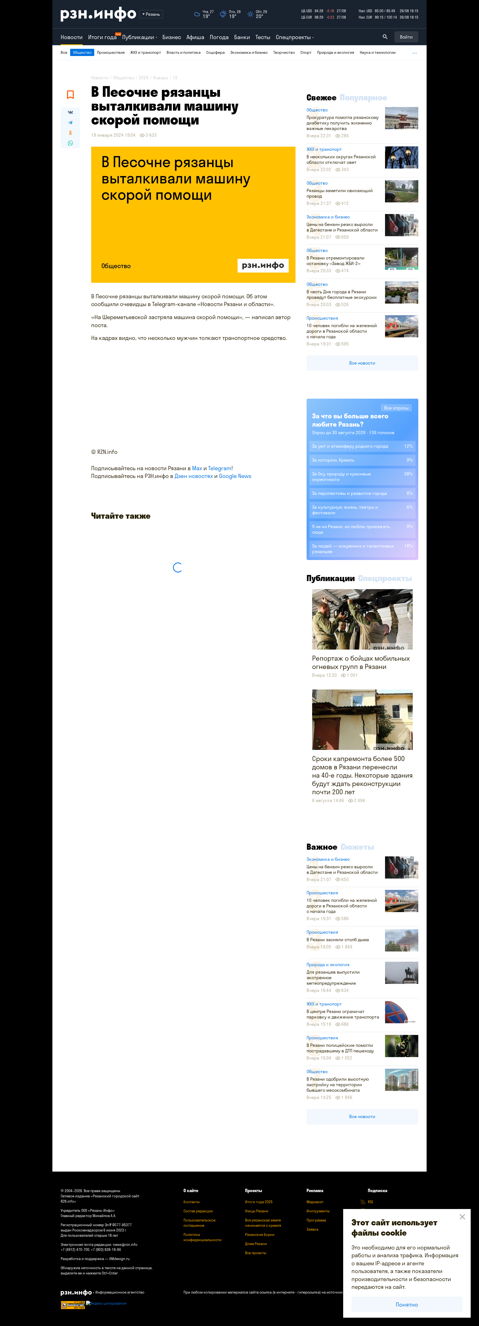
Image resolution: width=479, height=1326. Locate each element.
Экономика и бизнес (249, 52)
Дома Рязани (256, 1243)
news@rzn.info (125, 1244)
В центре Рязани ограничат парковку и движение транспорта (343, 1014)
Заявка (312, 1229)
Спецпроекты (385, 578)
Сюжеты (357, 846)
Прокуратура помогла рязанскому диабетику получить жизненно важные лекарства (343, 122)
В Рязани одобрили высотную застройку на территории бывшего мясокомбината (338, 1084)
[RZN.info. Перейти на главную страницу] (98, 14)
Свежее (322, 97)
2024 (144, 77)
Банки (242, 37)
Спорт (306, 52)
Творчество (284, 52)
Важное (322, 846)
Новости (72, 37)
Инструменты (318, 1211)
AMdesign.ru (119, 1258)
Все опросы (396, 408)
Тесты (263, 37)
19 (174, 77)
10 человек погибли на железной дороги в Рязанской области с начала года (342, 331)
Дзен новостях (194, 475)
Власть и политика (184, 52)
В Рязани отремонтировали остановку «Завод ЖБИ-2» (336, 260)
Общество (82, 52)
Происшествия (111, 52)
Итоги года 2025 (258, 1202)
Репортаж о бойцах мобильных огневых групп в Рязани (361, 662)
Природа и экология (335, 52)
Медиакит (315, 1202)
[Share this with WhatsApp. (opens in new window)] (70, 143)
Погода (219, 37)
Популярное (363, 97)
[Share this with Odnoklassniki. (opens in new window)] (70, 133)
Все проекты (255, 1253)
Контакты (192, 1202)
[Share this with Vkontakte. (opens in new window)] (70, 112)
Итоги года (102, 37)
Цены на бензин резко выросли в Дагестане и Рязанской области (342, 227)
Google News (235, 475)
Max (197, 468)
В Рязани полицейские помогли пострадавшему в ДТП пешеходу (340, 1047)
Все (64, 52)
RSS (370, 1202)
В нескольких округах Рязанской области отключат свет (341, 159)
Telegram (219, 468)
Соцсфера (215, 52)
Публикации (331, 578)
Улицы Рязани (256, 1211)
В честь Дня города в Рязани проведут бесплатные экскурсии (342, 294)
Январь (160, 77)
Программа (316, 1220)
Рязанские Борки (259, 1234)
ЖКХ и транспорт (145, 52)
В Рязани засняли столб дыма (338, 939)
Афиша (195, 37)
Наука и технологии (378, 52)
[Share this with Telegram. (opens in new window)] (70, 123)
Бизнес (171, 37)
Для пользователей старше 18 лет (89, 1235)
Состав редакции (198, 1211)
